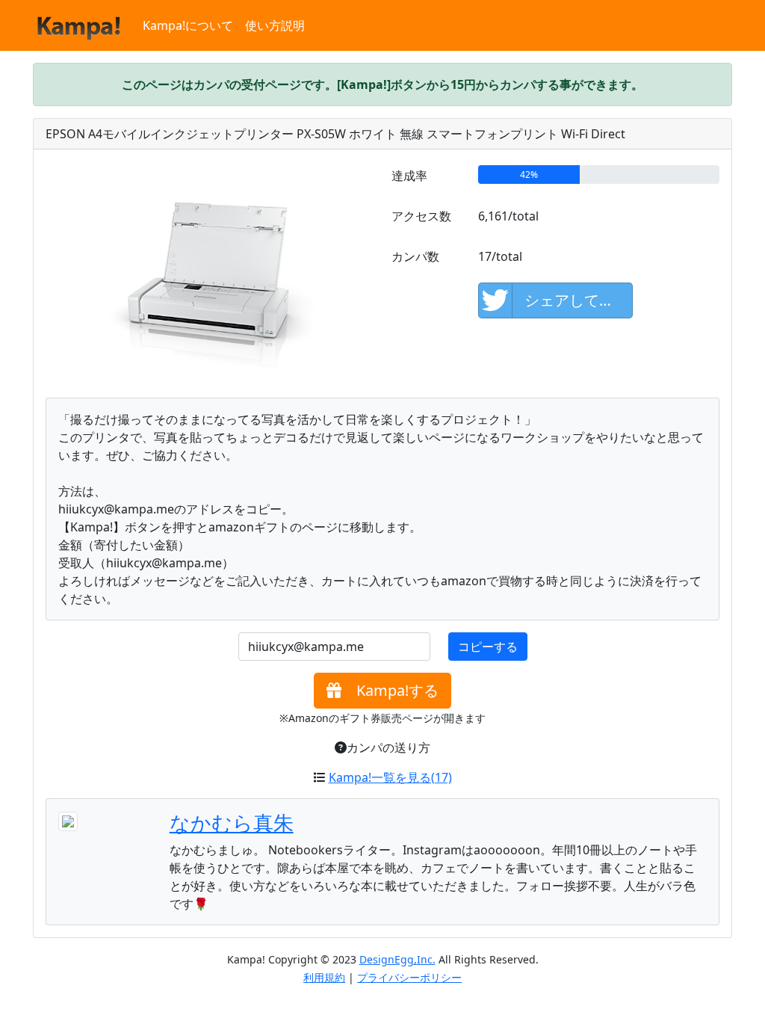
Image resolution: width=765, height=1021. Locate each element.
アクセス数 (421, 216)
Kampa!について (188, 25)
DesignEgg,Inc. (397, 959)
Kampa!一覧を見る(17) (390, 777)
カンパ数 (415, 256)
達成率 (409, 175)
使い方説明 (275, 25)
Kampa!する (390, 690)
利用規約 (324, 977)
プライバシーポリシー (409, 977)
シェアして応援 (576, 300)
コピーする (488, 646)
